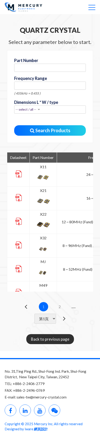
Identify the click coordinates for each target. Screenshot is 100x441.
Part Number (26, 60)
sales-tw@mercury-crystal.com (42, 397)
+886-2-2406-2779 (28, 383)
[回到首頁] (26, 6)
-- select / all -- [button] (26, 109)
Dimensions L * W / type (36, 102)
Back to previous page (50, 339)
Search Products (52, 130)
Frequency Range (30, 78)
